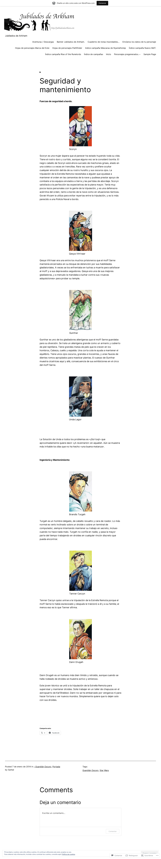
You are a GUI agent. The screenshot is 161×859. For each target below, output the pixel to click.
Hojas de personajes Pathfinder (67, 48)
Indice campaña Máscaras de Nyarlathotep (105, 48)
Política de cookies (68, 854)
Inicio (108, 54)
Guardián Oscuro (90, 770)
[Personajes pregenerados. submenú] (139, 54)
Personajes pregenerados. (126, 54)
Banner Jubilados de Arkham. (71, 42)
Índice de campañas (93, 54)
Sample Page (150, 54)
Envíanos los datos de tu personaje (139, 42)
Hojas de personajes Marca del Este (32, 48)
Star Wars (104, 770)
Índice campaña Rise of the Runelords (63, 54)
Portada (56, 766)
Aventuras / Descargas (43, 42)
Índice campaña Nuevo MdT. (142, 48)
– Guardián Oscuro (42, 766)
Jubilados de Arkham (16, 35)
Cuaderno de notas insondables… (103, 42)
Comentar (113, 831)
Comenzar (102, 3)
